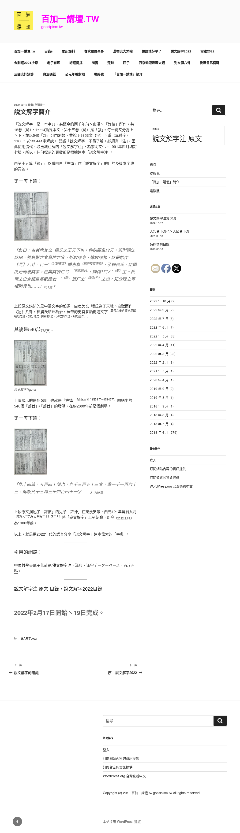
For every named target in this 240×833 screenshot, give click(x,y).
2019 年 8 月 (159, 397)
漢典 (78, 565)
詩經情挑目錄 (159, 244)
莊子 (126, 62)
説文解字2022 (181, 51)
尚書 (95, 62)
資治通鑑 (49, 74)
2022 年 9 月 (159, 309)
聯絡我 (99, 74)
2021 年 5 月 (159, 371)
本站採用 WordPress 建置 (122, 821)
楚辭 (110, 62)
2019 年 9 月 (159, 388)
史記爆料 (68, 51)
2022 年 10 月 (160, 301)
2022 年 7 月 (159, 318)
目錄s (48, 51)
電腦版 (155, 190)
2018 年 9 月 (159, 406)
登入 (153, 460)
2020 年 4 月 (159, 380)
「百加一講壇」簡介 (127, 74)
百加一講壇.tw (70, 18)
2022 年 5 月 (159, 336)
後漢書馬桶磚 (209, 62)
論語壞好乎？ (151, 51)
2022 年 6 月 (159, 327)
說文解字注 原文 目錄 (36, 588)
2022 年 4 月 (159, 344)
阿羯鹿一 (40, 105)
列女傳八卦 (182, 62)
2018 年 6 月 (159, 432)
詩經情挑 (75, 62)
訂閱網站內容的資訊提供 (168, 468)
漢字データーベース (103, 565)
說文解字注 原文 (177, 138)
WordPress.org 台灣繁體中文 (171, 486)
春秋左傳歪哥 (94, 51)
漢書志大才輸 (123, 51)
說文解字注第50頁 (163, 218)
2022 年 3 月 (159, 353)
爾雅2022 (207, 51)
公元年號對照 (75, 74)
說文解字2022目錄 (83, 588)
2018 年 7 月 (159, 423)
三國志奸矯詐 (24, 74)
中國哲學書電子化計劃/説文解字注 (42, 565)
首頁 (153, 164)
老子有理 (53, 62)
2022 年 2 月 (159, 362)
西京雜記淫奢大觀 (152, 62)
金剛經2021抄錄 (26, 62)
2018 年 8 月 (159, 414)
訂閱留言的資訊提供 (164, 477)
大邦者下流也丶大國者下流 (169, 231)
